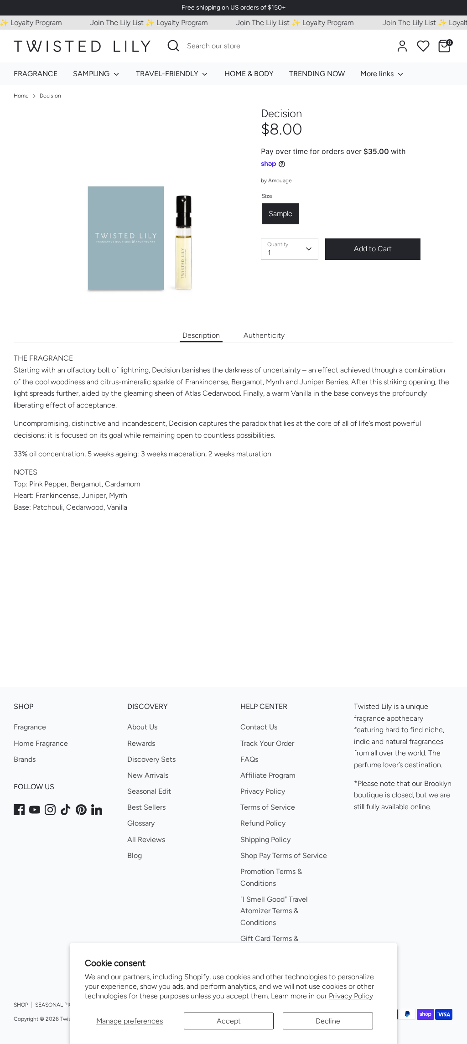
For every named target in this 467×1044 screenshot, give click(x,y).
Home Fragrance (41, 743)
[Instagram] (50, 809)
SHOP (21, 1005)
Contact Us (258, 727)
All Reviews (146, 839)
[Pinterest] (81, 809)
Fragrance (30, 727)
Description (201, 335)
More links (377, 73)
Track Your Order (267, 743)
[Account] (402, 46)
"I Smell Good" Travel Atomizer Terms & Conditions (274, 911)
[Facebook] (19, 809)
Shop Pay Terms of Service (283, 855)
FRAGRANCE (35, 73)
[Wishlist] (423, 46)
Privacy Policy (351, 996)
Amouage (280, 180)
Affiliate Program (268, 775)
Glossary (141, 823)
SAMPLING (92, 73)
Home (21, 96)
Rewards (141, 743)
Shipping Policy (265, 839)
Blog (134, 855)
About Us (142, 727)
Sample (280, 213)
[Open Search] (173, 45)
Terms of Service (267, 807)
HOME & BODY (249, 73)
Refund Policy (262, 823)
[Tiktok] (65, 809)
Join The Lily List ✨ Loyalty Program (141, 22)
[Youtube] (34, 809)
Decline (328, 1021)
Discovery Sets (151, 759)
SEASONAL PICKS (57, 1005)
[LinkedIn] (96, 809)
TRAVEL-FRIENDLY (168, 73)
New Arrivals (147, 775)
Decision (50, 96)
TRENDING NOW (317, 73)
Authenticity (264, 335)
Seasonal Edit (149, 791)
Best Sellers (146, 807)
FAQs (249, 759)
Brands (25, 759)
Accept (229, 1021)
